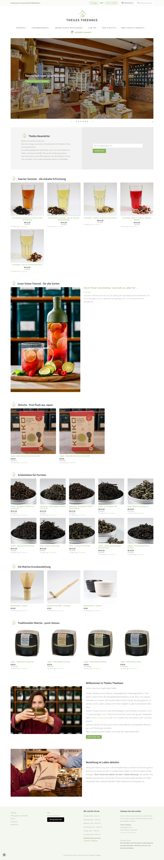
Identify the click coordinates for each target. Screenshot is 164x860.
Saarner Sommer (82, 32)
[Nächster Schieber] (92, 121)
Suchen (13, 819)
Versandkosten (23, 227)
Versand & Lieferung (53, 816)
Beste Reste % (110, 28)
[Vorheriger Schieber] (71, 121)
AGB (48, 813)
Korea (105, 717)
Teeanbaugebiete (40, 28)
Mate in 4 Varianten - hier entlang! (122, 81)
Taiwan (115, 717)
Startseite (14, 813)
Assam (104, 714)
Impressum (14, 822)
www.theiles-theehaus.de (128, 832)
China (100, 717)
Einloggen (94, 3)
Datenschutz (14, 825)
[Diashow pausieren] (152, 121)
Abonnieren (99, 151)
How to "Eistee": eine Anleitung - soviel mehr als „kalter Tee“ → (111, 288)
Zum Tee (92, 28)
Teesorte (21, 28)
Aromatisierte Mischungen (69, 28)
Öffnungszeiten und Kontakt (19, 816)
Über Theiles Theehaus (132, 28)
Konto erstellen (111, 3)
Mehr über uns (94, 737)
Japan (94, 717)
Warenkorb (129, 3)
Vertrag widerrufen (55, 819)
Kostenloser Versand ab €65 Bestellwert (25, 3)
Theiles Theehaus (82, 20)
